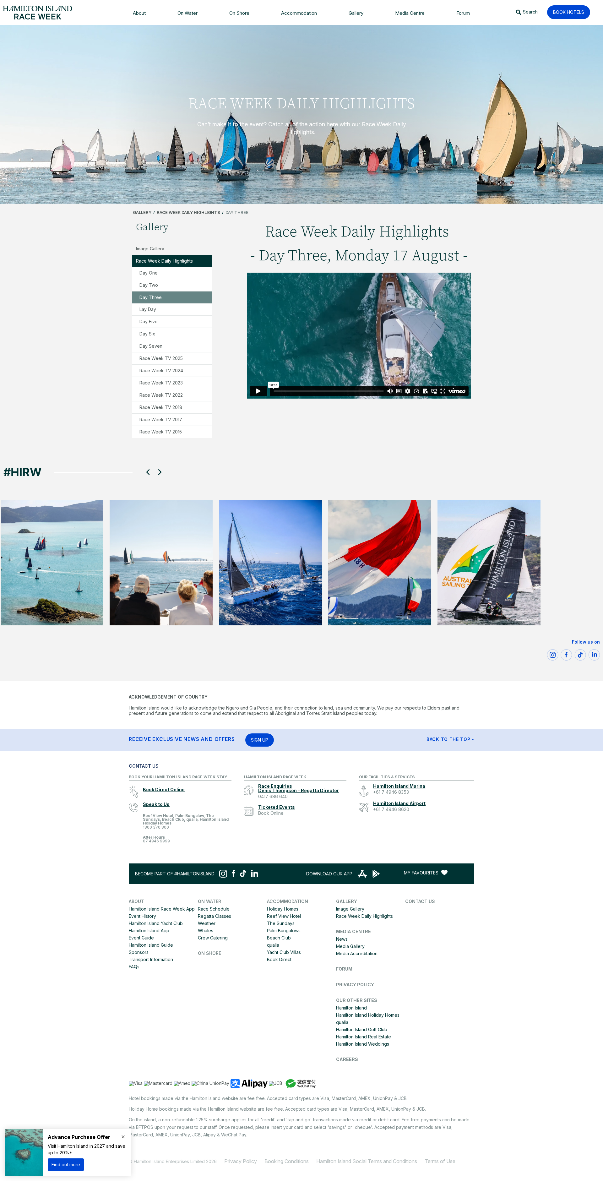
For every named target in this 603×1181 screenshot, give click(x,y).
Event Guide (141, 937)
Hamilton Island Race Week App (162, 909)
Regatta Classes (214, 916)
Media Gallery (350, 946)
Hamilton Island (351, 1007)
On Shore (209, 953)
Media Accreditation (357, 953)
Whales (205, 930)
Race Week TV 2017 (160, 419)
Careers (347, 1059)
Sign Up (259, 740)
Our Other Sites (356, 1000)
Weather (206, 923)
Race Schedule (214, 909)
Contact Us (420, 901)
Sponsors (139, 952)
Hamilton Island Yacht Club (156, 923)
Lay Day (147, 309)
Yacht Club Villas (284, 952)
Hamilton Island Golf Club (361, 1029)
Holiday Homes (282, 909)
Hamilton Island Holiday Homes (367, 1015)
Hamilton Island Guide (151, 945)
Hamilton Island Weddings (362, 1044)
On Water (209, 901)
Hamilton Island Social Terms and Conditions (366, 1161)
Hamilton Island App (149, 930)
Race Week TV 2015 (160, 431)
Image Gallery (150, 248)
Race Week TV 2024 (161, 370)
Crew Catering (213, 937)
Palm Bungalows (284, 930)
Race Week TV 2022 (161, 395)
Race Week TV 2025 (161, 358)
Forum (344, 968)
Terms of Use (440, 1161)
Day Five (148, 321)
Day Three (150, 297)
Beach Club (279, 937)
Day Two (148, 285)
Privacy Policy (355, 984)
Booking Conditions (286, 1161)
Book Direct (279, 959)
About (136, 901)
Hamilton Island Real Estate (363, 1036)
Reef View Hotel (284, 916)
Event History (142, 916)
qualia (273, 945)
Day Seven (150, 346)
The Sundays (281, 923)
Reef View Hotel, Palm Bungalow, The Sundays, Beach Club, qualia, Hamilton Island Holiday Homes (186, 821)
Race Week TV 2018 (160, 407)
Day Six (147, 333)
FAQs (134, 966)
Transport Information (151, 959)
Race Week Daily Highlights (188, 212)
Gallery (142, 212)
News (342, 939)
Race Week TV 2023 (161, 382)
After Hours (156, 839)
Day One (148, 272)
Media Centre (353, 931)
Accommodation (287, 901)
